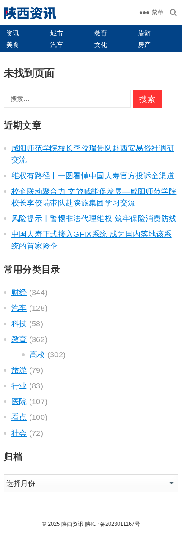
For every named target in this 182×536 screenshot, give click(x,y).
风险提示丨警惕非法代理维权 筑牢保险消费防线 (94, 218)
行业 (19, 386)
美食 (12, 44)
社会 (19, 433)
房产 (144, 44)
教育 (100, 33)
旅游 (144, 33)
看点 (19, 417)
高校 (37, 354)
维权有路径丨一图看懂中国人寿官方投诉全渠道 (92, 176)
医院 (19, 401)
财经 (19, 292)
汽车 (56, 44)
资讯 (12, 33)
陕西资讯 (72, 524)
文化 (100, 44)
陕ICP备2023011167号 (112, 524)
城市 (56, 33)
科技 (19, 324)
